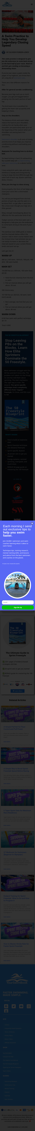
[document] (17, 565)
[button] (32, 523)
